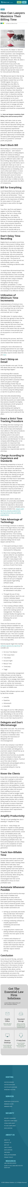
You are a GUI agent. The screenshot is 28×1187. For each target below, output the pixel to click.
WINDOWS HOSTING (9, 1089)
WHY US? (6, 1145)
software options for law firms (10, 646)
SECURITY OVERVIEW (10, 1118)
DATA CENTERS (8, 1128)
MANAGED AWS (8, 1106)
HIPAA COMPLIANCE (9, 1123)
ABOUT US (7, 1140)
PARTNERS (7, 1152)
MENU (24, 2)
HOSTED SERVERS (9, 1082)
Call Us (19, 2)
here (4, 355)
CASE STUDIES (8, 1147)
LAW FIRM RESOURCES (10, 1163)
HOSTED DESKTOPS (9, 1084)
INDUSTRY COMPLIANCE (10, 1120)
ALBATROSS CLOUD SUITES (11, 1101)
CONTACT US (7, 1142)
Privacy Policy (8, 1157)
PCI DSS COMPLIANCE (10, 1125)
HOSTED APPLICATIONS (10, 1087)
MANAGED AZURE (9, 1104)
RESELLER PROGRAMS (10, 1154)
